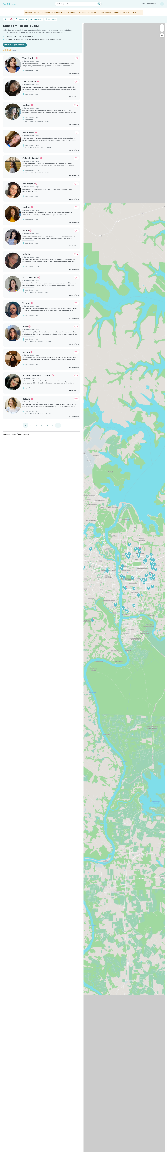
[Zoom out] (162, 30)
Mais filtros (51, 19)
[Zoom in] (162, 26)
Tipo (9, 19)
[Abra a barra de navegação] (162, 4)
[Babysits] (9, 4)
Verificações (37, 19)
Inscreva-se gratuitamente (14, 45)
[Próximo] (58, 425)
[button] (115, 605)
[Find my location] (162, 35)
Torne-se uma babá (149, 4)
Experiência (22, 19)
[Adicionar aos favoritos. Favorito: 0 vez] (77, 58)
